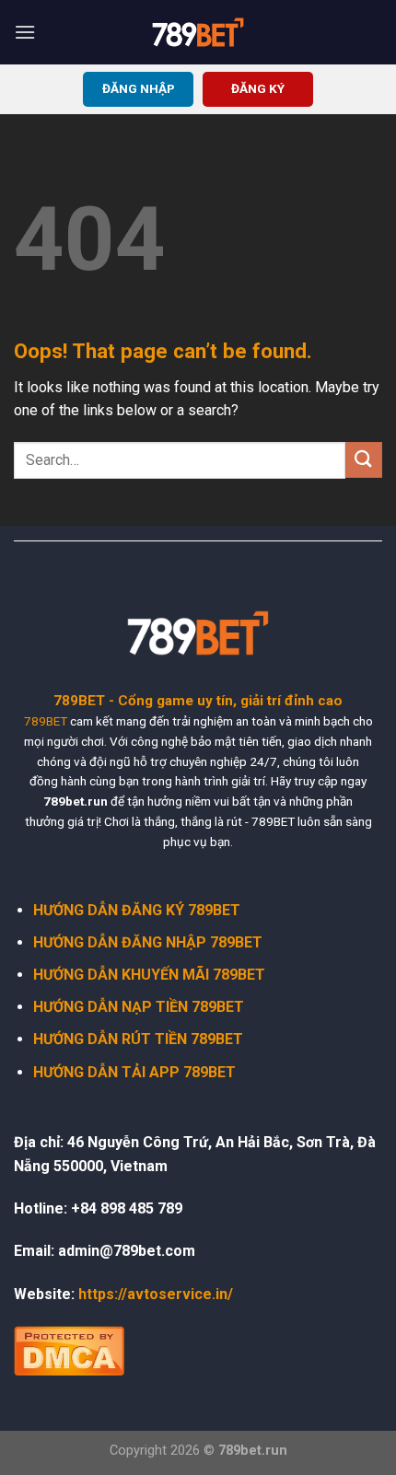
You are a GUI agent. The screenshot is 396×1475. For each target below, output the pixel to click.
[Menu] (25, 31)
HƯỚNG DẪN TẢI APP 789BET (134, 1072)
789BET (45, 721)
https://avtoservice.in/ (155, 1294)
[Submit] (363, 460)
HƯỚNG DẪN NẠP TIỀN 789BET (138, 1007)
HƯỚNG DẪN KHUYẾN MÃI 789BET (149, 974)
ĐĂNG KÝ (258, 88)
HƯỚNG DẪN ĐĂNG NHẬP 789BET (147, 942)
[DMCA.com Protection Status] (69, 1349)
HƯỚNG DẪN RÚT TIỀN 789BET (138, 1039)
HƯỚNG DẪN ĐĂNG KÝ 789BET (136, 910)
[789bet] (198, 32)
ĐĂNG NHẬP (138, 88)
